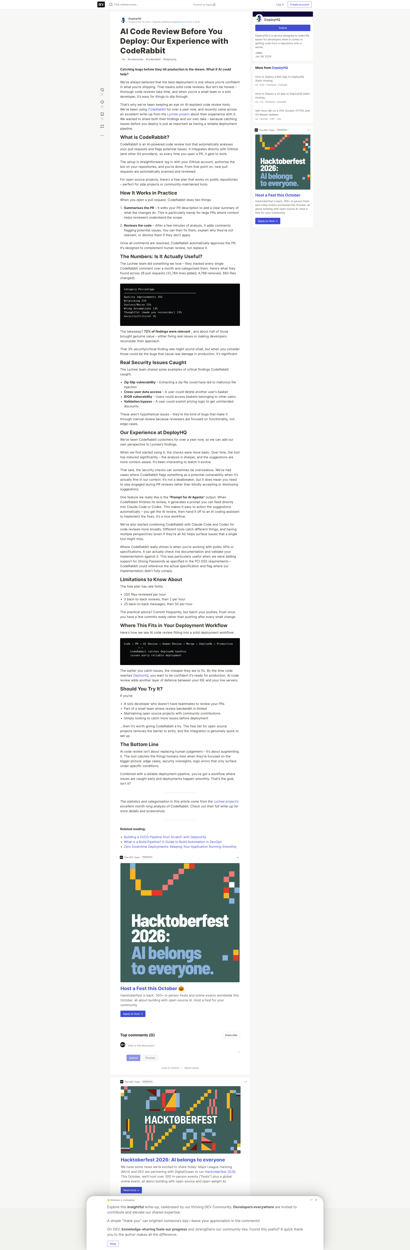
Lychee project (178, 114)
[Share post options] (102, 135)
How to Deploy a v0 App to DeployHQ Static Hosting (282, 97)
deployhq (169, 59)
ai (123, 59)
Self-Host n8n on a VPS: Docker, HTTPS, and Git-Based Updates (282, 114)
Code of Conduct (170, 1067)
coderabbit (153, 59)
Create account (299, 4)
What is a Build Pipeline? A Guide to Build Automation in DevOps (173, 842)
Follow (283, 27)
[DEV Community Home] (101, 4)
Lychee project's (226, 801)
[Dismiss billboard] (316, 1199)
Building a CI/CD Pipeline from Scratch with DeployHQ (165, 837)
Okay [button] (113, 1243)
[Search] (111, 5)
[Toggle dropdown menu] (237, 857)
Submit (133, 1057)
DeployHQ (134, 18)
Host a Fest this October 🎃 (152, 988)
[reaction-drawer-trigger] (102, 91)
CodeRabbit (157, 109)
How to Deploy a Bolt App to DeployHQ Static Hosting (279, 80)
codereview (135, 59)
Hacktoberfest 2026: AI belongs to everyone (173, 1160)
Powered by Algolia (203, 4)
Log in (280, 4)
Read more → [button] (131, 1190)
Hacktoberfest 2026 (220, 1172)
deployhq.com (179, 22)
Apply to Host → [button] (133, 1013)
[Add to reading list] (102, 115)
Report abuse (191, 1067)
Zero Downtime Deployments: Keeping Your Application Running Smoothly (180, 847)
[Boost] (102, 126)
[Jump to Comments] (102, 103)
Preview (150, 1057)
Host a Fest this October (277, 195)
